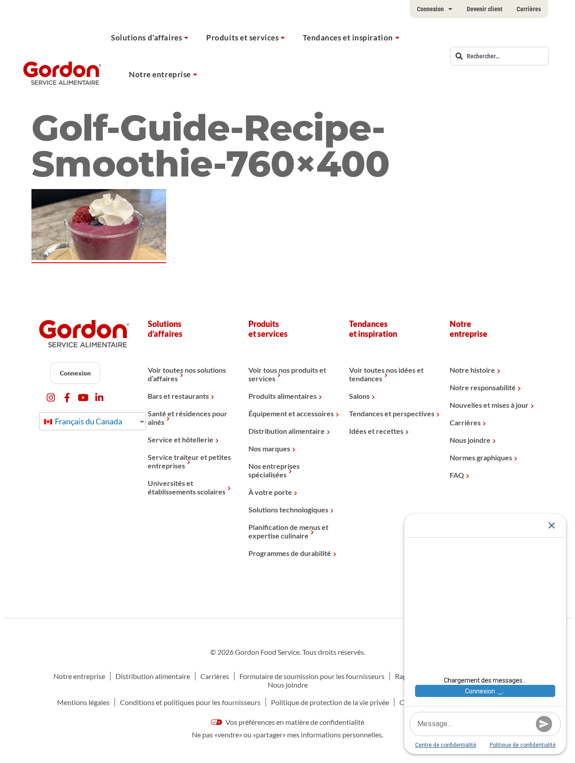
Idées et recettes (376, 431)
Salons (359, 396)
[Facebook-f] (67, 397)
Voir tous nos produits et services (287, 374)
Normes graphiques (481, 457)
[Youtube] (83, 397)
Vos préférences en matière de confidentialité (294, 722)
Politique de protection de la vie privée (330, 702)
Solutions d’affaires (146, 37)
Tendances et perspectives (391, 413)
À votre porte (270, 492)
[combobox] (499, 56)
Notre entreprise (160, 74)
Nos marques (269, 448)
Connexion (430, 9)
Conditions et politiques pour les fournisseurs (190, 702)
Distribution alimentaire (286, 431)
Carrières (529, 9)
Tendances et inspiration (348, 37)
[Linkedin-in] (99, 397)
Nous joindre (470, 440)
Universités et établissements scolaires (187, 487)
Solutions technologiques (288, 509)
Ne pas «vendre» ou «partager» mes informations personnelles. (287, 734)
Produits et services (242, 37)
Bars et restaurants (178, 396)
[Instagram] (51, 397)
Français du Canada (87, 421)
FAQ (457, 475)
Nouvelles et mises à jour (489, 405)
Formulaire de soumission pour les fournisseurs (312, 676)
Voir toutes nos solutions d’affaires (187, 374)
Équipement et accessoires (291, 413)
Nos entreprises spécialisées (274, 470)
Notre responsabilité (483, 387)
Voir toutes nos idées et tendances (386, 374)
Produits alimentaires (282, 396)
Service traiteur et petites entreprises (189, 461)
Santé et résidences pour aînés (187, 417)
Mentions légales (83, 702)
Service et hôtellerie (180, 439)
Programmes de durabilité (289, 553)
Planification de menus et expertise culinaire (288, 531)
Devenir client (484, 9)
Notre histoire (472, 370)
